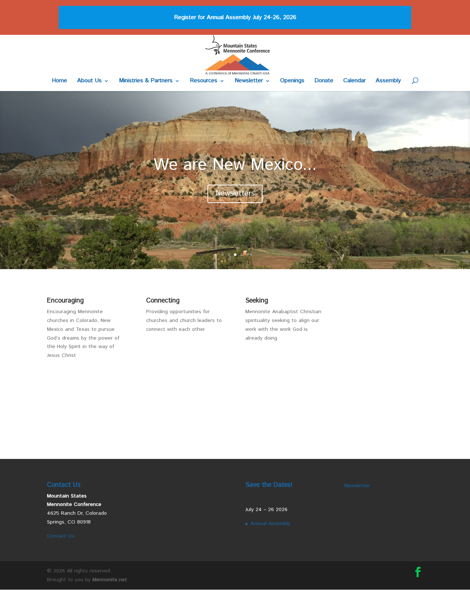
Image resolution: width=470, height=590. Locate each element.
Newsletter (249, 81)
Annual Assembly (270, 523)
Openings (292, 81)
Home (59, 81)
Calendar (354, 81)
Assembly (388, 81)
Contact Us (60, 536)
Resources (203, 81)
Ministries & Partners (146, 81)
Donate (323, 81)
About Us (89, 81)
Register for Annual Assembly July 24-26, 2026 (235, 17)
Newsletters (235, 193)
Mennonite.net (110, 579)
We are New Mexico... (235, 165)
